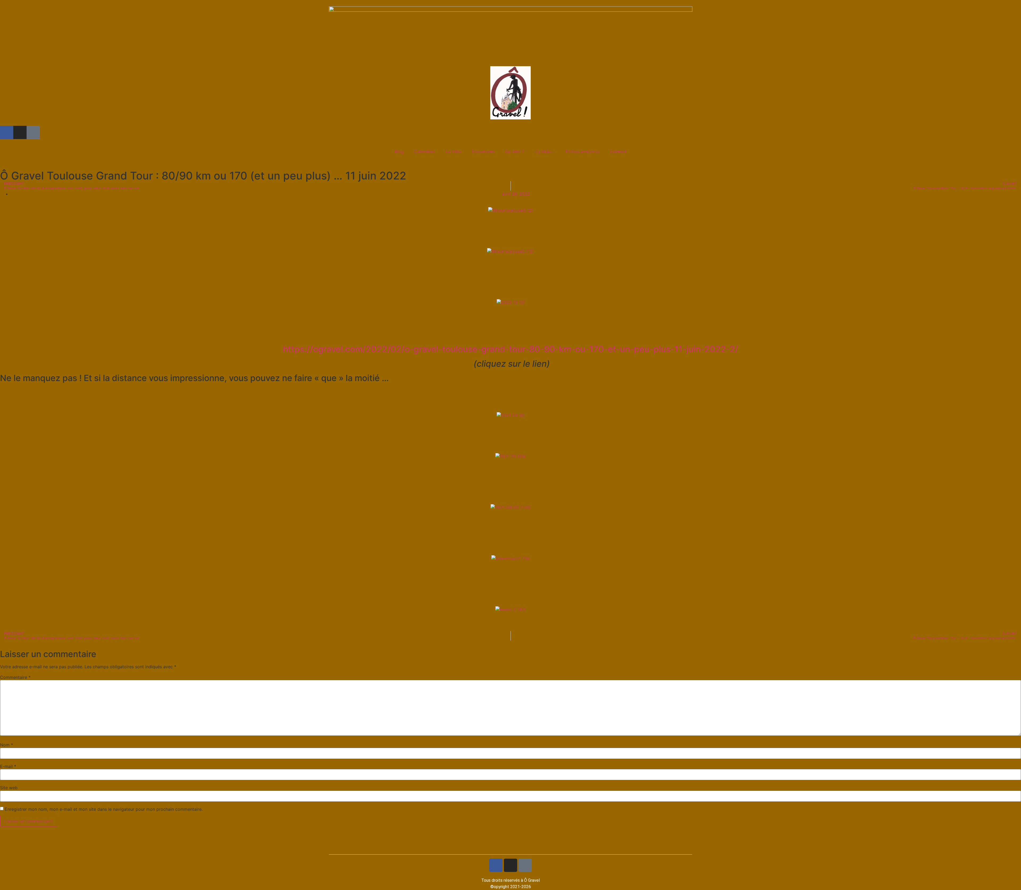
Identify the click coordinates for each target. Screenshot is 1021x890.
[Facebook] (6, 132)
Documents (483, 151)
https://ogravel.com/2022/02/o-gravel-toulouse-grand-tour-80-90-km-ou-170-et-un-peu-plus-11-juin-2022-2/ (510, 349)
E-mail (8, 766)
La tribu (453, 151)
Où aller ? (514, 151)
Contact (618, 151)
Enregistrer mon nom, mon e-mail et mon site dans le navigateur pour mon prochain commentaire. (104, 809)
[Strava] (33, 132)
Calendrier (424, 151)
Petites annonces (582, 151)
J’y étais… (545, 151)
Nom (6, 745)
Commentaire (15, 677)
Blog (399, 151)
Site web (9, 787)
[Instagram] (20, 132)
